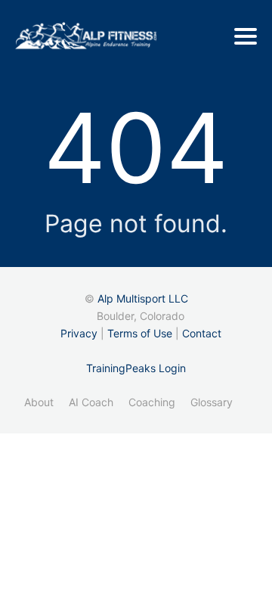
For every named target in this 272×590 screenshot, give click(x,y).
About (39, 402)
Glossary (211, 402)
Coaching (151, 402)
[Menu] (245, 36)
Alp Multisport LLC (142, 298)
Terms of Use (139, 333)
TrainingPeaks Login (136, 368)
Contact (201, 333)
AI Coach (91, 402)
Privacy (78, 333)
